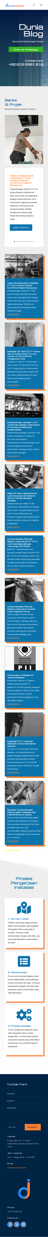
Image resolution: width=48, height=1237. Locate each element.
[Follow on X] (17, 1224)
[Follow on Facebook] (10, 1224)
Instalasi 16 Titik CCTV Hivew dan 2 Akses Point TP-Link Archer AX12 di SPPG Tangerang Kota (23, 355)
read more (13, 314)
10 (33, 241)
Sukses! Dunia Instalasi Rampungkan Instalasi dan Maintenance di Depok (21, 812)
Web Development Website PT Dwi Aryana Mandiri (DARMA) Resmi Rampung (21, 180)
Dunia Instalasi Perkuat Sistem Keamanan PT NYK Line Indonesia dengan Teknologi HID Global (22, 542)
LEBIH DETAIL (21, 227)
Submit (33, 1127)
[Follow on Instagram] (23, 1224)
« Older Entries (12, 850)
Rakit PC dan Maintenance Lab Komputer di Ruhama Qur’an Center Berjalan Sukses (22, 497)
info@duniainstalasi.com (17, 1167)
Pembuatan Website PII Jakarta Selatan (20, 676)
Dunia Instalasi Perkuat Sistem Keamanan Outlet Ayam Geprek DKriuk (21, 609)
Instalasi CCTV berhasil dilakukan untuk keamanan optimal (21, 743)
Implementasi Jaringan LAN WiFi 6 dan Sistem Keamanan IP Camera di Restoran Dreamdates (23, 426)
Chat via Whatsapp (26, 49)
